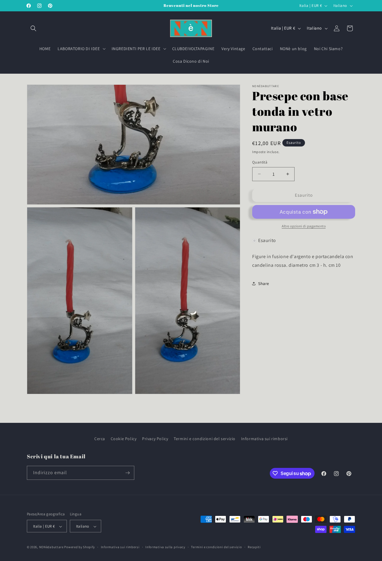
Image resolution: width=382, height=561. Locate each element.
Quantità (259, 162)
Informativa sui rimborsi (264, 438)
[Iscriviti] (127, 473)
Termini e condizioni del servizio (204, 438)
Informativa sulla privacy (165, 547)
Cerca (99, 438)
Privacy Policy (155, 438)
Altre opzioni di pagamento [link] (304, 226)
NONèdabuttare (51, 547)
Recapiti (254, 547)
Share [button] (263, 283)
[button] (33, 28)
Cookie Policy (124, 438)
